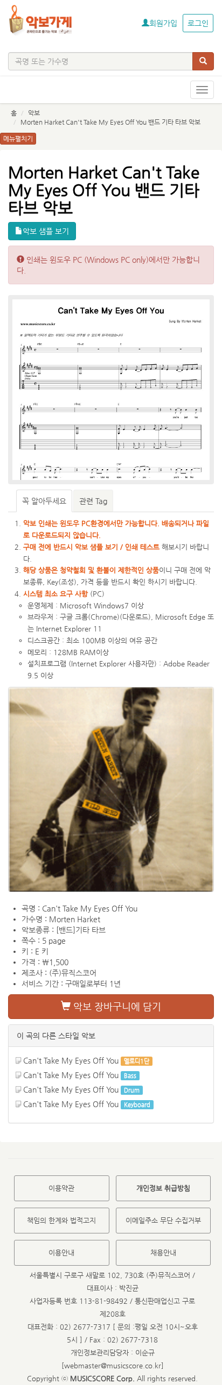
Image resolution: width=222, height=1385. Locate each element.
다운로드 (135, 617)
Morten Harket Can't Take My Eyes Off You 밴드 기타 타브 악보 (110, 122)
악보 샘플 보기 (46, 231)
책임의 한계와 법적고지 (61, 1220)
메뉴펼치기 (18, 138)
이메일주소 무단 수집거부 (163, 1220)
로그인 (198, 23)
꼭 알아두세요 (44, 501)
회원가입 (163, 23)
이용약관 (61, 1188)
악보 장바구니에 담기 (116, 1006)
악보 (34, 113)
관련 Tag (93, 501)
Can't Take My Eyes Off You (71, 1060)
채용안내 (163, 1252)
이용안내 (61, 1252)
